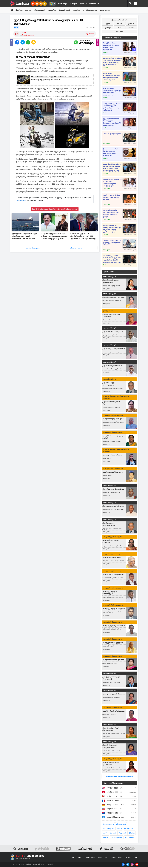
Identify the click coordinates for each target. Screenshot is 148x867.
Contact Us (90, 857)
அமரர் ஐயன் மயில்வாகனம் (112, 472)
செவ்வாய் (119, 24)
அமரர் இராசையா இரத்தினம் (112, 643)
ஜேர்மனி (122, 833)
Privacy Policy (131, 857)
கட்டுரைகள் (129, 837)
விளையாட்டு (39, 10)
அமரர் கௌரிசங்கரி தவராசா (113, 660)
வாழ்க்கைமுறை (90, 10)
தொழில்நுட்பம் (28, 35)
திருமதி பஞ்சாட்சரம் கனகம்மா (113, 297)
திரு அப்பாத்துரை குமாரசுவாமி (113, 348)
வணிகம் (76, 10)
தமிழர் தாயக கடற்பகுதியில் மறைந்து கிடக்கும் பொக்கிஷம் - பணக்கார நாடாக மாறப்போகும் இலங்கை (111, 76)
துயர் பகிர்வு (109, 271)
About (80, 857)
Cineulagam (106, 143)
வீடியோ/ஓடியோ (116, 837)
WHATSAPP (22, 200)
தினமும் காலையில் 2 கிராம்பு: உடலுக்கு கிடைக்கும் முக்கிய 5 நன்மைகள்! (110, 152)
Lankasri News (31, 864)
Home (73, 857)
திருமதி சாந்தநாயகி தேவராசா (113, 694)
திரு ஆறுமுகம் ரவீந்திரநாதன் (113, 506)
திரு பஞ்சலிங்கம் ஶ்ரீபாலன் (112, 455)
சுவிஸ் (105, 833)
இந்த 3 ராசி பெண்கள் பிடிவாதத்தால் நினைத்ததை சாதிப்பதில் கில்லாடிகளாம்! (112, 122)
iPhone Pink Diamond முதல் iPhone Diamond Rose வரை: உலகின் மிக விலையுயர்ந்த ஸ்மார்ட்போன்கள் (60, 78)
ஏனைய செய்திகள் (112, 37)
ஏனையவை (104, 10)
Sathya (23, 32)
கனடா (119, 829)
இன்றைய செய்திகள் (119, 20)
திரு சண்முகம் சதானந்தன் (112, 331)
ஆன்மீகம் (52, 10)
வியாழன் (119, 31)
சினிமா (83, 4)
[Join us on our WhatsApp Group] (83, 42)
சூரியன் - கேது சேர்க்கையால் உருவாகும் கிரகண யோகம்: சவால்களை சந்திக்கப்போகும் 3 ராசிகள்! (112, 91)
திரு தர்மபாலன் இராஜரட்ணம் (113, 489)
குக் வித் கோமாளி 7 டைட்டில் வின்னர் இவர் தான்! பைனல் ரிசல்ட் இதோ (111, 213)
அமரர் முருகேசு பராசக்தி (111, 557)
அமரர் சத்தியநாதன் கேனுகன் (113, 609)
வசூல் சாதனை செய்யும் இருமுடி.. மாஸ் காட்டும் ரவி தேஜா (111, 197)
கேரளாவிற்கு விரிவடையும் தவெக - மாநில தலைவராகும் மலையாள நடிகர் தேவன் (54, 236)
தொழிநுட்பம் (64, 10)
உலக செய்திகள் (108, 829)
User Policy (103, 857)
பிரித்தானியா (129, 829)
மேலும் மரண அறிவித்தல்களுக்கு (119, 776)
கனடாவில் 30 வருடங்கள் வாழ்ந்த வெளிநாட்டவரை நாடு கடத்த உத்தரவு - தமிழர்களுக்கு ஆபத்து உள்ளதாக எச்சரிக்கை (112, 167)
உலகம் (28, 10)
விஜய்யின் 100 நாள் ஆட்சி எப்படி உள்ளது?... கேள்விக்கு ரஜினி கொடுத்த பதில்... (112, 182)
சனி (119, 28)
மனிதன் (73, 4)
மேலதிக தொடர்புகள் (113, 783)
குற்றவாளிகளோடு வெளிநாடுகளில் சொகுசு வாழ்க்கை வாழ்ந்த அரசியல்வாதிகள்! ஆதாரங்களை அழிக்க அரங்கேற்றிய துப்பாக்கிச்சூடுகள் (112, 228)
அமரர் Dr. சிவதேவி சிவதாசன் (113, 711)
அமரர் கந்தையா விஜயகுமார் (113, 574)
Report (91, 34)
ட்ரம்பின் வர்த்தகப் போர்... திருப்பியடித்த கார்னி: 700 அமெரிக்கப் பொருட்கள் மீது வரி (83, 236)
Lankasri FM (94, 4)
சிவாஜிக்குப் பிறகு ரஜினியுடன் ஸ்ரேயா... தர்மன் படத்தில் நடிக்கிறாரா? (111, 46)
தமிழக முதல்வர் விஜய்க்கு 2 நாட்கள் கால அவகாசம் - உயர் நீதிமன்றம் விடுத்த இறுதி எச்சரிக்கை (112, 61)
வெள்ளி (131, 28)
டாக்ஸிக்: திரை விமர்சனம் (112, 134)
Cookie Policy (116, 857)
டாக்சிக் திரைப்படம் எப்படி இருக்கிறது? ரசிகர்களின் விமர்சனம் (112, 243)
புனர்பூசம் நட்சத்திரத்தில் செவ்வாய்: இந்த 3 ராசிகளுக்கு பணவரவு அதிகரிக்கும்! (111, 107)
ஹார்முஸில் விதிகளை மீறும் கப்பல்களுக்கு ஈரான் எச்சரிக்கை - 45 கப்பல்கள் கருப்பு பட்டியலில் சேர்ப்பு (24, 236)
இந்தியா (19, 10)
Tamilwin (105, 67)
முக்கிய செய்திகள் (33, 248)
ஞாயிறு (108, 28)
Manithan (105, 52)
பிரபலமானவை (76, 248)
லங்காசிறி (62, 4)
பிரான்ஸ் (113, 833)
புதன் (108, 24)
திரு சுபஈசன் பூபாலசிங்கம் (112, 366)
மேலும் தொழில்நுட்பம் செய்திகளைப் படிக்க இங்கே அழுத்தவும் (54, 209)
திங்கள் (131, 24)
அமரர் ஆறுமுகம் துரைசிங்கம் (113, 626)
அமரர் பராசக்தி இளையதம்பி (113, 419)
